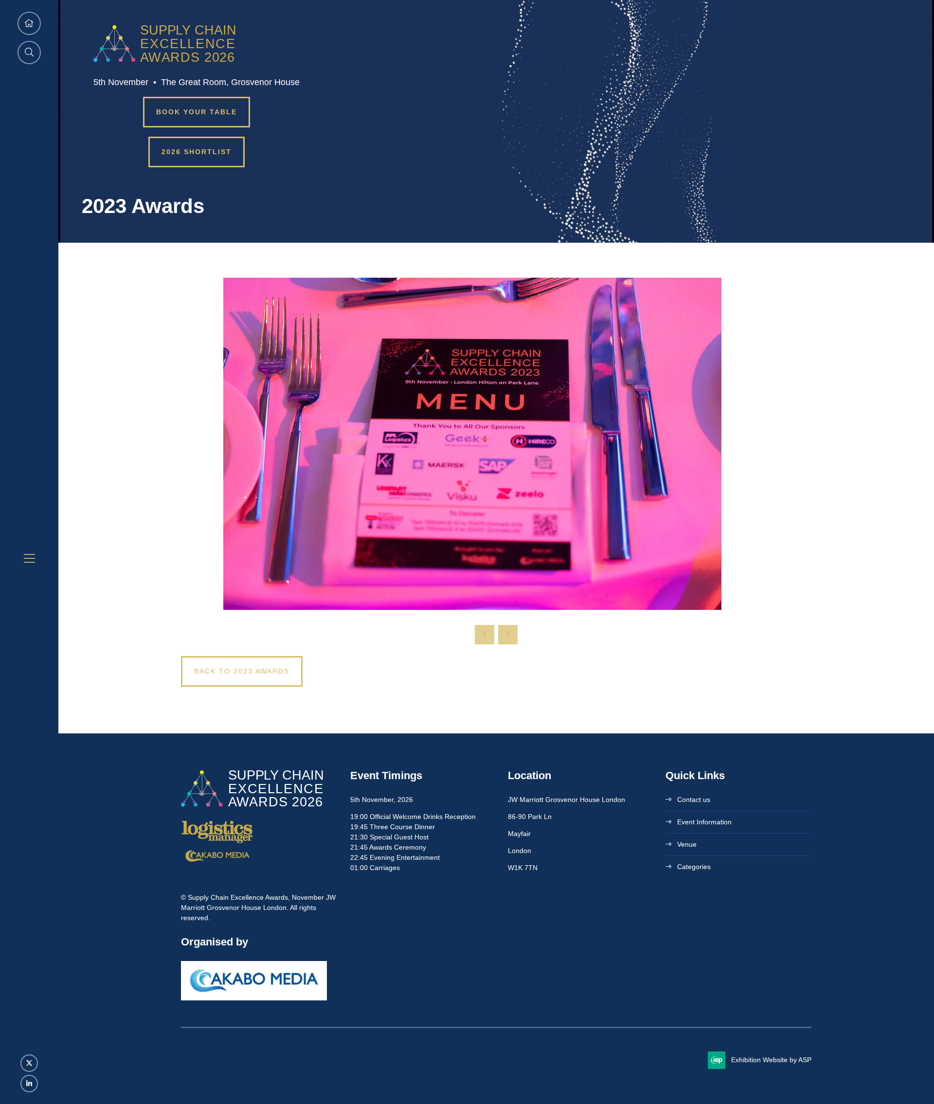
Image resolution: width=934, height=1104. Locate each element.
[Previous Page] (484, 634)
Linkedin (29, 1083)
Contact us (693, 799)
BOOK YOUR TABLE (196, 112)
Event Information (704, 822)
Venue (687, 844)
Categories (694, 867)
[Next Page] (508, 634)
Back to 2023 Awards (241, 671)
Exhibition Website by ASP (771, 1060)
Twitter (29, 1063)
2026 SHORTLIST (197, 152)
